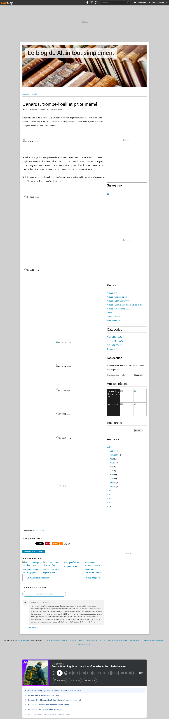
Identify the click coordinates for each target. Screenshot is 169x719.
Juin (111, 466)
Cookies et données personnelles (153, 640)
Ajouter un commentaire (44, 594)
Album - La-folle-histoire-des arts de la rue (124, 304)
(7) (114, 337)
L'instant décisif (113, 316)
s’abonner (61, 680)
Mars (112, 478)
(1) (112, 349)
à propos (91, 680)
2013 (109, 490)
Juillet (112, 462)
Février (113, 482)
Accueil (25, 93)
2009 (109, 506)
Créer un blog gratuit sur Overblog (56, 640)
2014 (109, 446)
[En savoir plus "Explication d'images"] (140, 396)
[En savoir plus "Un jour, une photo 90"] (140, 409)
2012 (109, 494)
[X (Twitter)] (91, 2)
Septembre (114, 454)
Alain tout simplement (21, 640)
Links (109, 312)
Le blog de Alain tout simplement (71, 52)
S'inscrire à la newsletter (34, 552)
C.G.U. (102, 640)
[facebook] (87, 2)
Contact (35, 93)
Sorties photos (38, 530)
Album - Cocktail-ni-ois (117, 296)
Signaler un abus (92, 640)
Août (112, 458)
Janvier (113, 486)
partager (76, 680)
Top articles (73, 640)
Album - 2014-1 (113, 292)
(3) (115, 341)
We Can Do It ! (113, 320)
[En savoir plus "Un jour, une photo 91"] (126, 409)
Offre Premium (135, 640)
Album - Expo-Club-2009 (118, 300)
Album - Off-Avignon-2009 (118, 308)
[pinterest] (96, 2)
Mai (111, 470)
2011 (109, 498)
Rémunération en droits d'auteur (118, 640)
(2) (114, 345)
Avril (112, 474)
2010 (109, 502)
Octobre (113, 450)
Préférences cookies (84, 644)
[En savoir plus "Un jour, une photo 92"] (126, 396)
